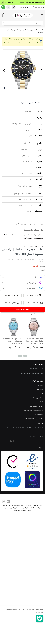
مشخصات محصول (35, 103)
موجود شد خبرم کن (22, 309)
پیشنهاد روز (41, 7)
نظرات (23, 103)
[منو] (42, 15)
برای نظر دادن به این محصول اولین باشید (29, 259)
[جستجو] (4, 23)
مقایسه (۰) (23, 7)
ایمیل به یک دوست (32, 302)
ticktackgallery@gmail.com (30, 374)
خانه (42, 30)
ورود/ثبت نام (33, 7)
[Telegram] (8, 501)
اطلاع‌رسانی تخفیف (9, 302)
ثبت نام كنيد (28, 238)
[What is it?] (41, 40)
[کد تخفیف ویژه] (22, 2)
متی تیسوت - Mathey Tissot (33, 246)
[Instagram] (3, 501)
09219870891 (34, 368)
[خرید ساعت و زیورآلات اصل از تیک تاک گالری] (22, 15)
